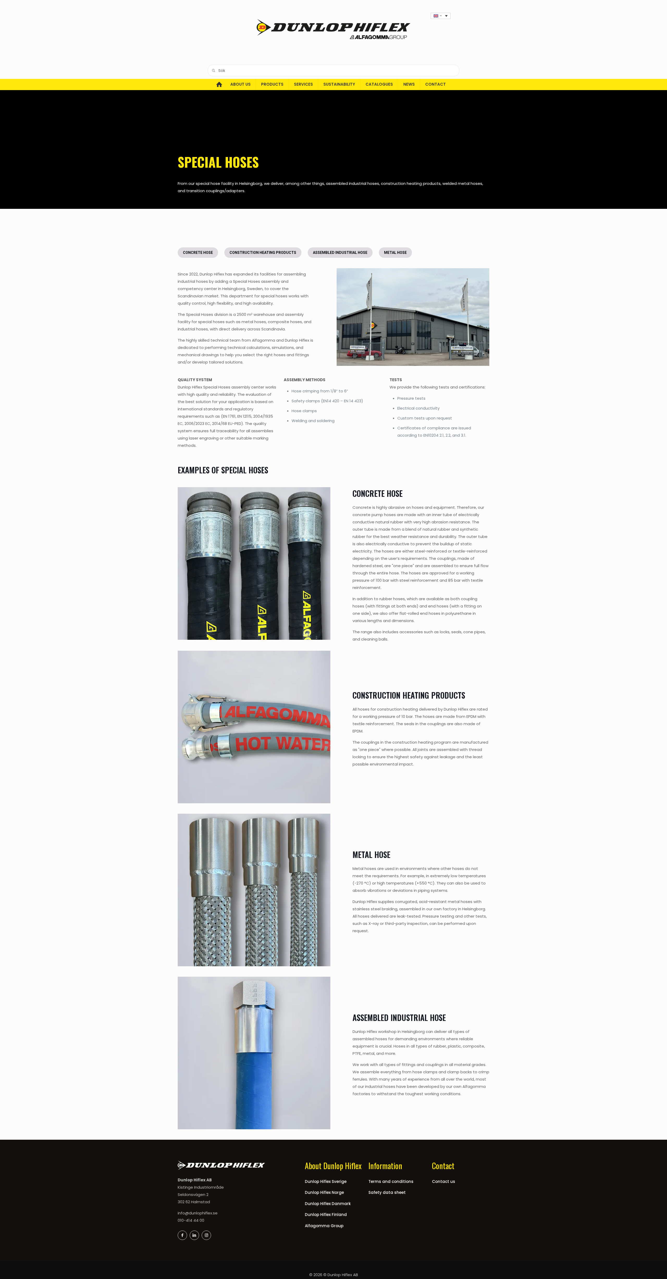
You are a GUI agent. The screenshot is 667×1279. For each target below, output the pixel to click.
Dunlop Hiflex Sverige (326, 1181)
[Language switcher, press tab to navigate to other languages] (440, 16)
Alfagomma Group (324, 1225)
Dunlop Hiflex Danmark (328, 1203)
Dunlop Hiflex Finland (326, 1214)
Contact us (443, 1181)
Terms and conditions (390, 1181)
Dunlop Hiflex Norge (324, 1192)
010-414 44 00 (191, 1220)
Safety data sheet (387, 1192)
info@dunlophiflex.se (198, 1213)
